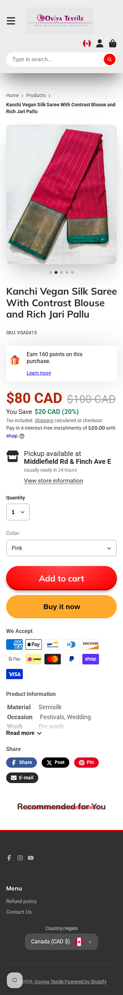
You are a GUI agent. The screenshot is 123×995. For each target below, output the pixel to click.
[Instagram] (20, 858)
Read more (20, 733)
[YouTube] (31, 858)
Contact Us (19, 912)
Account (100, 43)
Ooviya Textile (50, 981)
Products (36, 95)
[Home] (59, 21)
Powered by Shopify (86, 981)
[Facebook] (9, 858)
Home (12, 95)
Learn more (39, 373)
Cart (113, 43)
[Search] (109, 59)
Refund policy (21, 901)
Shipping (44, 420)
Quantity (15, 497)
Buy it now (61, 606)
